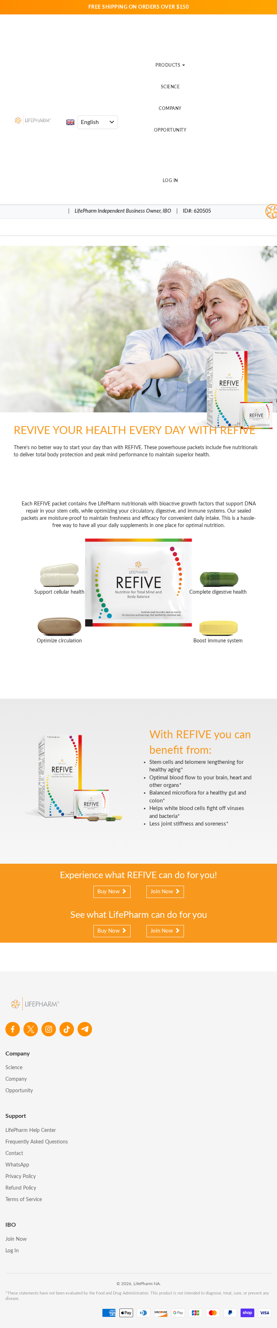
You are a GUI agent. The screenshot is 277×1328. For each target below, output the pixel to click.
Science (170, 87)
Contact (14, 1153)
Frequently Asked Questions (36, 1142)
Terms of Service (23, 1199)
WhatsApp (17, 1165)
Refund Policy (20, 1188)
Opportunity (170, 130)
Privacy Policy (20, 1176)
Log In (170, 180)
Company (170, 108)
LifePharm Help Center (30, 1130)
